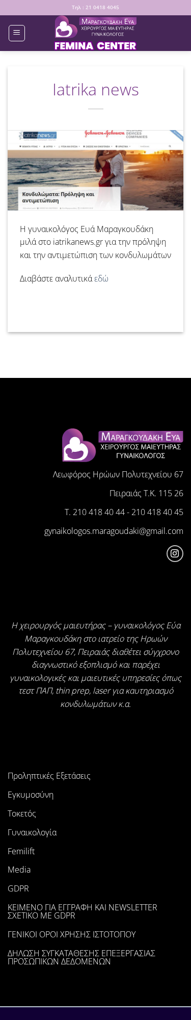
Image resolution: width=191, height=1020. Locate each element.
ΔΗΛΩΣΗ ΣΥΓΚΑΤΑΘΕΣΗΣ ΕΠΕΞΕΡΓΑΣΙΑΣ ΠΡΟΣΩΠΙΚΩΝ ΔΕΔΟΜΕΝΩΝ (81, 957)
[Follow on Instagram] (175, 553)
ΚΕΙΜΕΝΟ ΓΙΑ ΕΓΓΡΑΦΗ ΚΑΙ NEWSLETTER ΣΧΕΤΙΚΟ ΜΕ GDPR (82, 911)
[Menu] (17, 33)
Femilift (21, 851)
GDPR (18, 888)
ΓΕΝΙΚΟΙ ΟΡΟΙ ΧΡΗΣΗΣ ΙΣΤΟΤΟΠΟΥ (71, 934)
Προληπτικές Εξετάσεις (49, 775)
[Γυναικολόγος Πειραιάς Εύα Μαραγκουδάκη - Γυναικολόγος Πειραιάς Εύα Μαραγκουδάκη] (96, 33)
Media (19, 869)
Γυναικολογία (32, 832)
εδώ (101, 278)
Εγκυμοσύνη (30, 794)
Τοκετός (22, 813)
